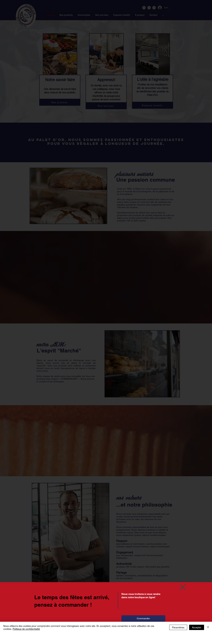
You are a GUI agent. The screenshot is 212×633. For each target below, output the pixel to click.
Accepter (196, 627)
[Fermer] (208, 627)
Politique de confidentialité (26, 629)
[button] (183, 587)
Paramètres (178, 627)
